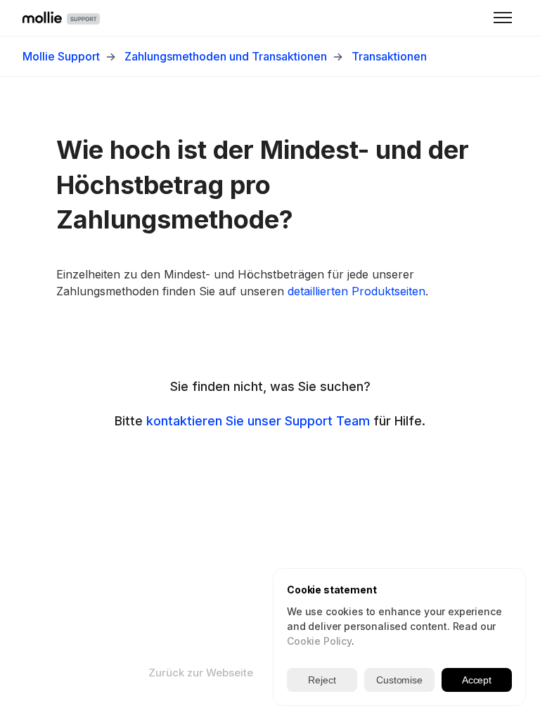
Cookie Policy (319, 641)
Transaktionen (389, 56)
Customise (399, 680)
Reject (321, 680)
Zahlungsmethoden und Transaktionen (225, 56)
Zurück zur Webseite (200, 672)
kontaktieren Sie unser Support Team (258, 420)
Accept (476, 680)
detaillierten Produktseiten (356, 291)
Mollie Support (61, 56)
